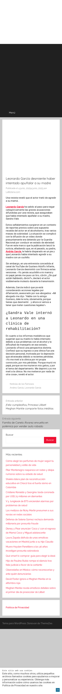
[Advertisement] (31, 75)
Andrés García (13, 251)
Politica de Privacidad (17, 607)
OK (58, 690)
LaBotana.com (13, 192)
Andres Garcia (17, 387)
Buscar (9, 434)
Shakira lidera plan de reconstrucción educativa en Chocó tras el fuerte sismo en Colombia (28, 483)
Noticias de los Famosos (22, 384)
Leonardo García (15, 206)
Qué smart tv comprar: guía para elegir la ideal (30, 555)
